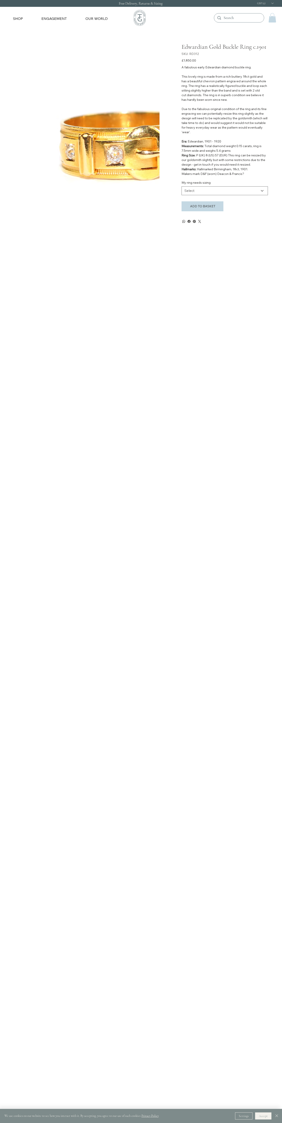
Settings (244, 1116)
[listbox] (265, 3)
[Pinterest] (194, 221)
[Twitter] (199, 221)
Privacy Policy (150, 1116)
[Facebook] (189, 221)
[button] (24, 18)
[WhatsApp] (184, 221)
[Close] (276, 1115)
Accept (263, 1116)
